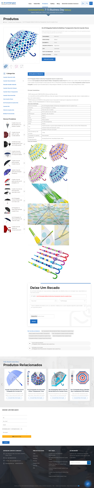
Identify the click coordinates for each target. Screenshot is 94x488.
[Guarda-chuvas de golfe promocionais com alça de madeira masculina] (7, 153)
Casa (29, 3)
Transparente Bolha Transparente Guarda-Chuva (39, 335)
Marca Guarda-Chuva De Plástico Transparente (39, 333)
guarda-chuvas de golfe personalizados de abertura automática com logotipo (16, 171)
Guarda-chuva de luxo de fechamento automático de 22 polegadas (17, 190)
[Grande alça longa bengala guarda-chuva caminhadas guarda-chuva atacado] (7, 144)
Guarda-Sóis (6, 106)
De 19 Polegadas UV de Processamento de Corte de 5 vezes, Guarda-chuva (17, 219)
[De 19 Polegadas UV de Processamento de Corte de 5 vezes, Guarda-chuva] (7, 219)
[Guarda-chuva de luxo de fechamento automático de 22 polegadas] (7, 191)
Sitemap (35, 465)
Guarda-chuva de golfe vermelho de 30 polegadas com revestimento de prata (17, 181)
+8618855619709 (19, 463)
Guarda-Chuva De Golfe (9, 77)
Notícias (35, 460)
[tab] (36, 74)
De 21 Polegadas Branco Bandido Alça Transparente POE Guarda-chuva (58, 390)
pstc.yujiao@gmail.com (15, 460)
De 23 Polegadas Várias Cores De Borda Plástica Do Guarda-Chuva (36, 390)
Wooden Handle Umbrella (9, 84)
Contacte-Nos (36, 463)
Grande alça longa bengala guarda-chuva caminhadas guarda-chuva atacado (17, 143)
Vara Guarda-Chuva (8, 99)
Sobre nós (37, 3)
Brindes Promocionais (8, 113)
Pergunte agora (48, 59)
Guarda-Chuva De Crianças (10, 88)
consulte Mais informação (15, 398)
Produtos (45, 3)
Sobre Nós (35, 456)
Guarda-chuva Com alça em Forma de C (58, 461)
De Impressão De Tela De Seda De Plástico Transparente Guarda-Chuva (57, 331)
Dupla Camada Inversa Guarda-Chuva (57, 476)
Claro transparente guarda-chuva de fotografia (62, 333)
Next (92, 384)
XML (34, 468)
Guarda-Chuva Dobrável (9, 81)
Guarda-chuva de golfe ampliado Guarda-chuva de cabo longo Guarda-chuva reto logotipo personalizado (16, 162)
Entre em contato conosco (70, 3)
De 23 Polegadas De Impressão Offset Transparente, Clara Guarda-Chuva (14, 390)
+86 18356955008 (11, 458)
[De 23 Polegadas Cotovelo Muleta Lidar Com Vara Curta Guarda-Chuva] (7, 200)
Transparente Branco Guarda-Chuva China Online (40, 338)
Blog (58, 3)
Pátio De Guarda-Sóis (8, 110)
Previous (2, 384)
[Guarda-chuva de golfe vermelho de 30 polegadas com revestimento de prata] (7, 182)
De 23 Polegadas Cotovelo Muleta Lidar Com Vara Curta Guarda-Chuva (17, 200)
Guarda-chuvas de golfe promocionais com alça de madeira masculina (17, 153)
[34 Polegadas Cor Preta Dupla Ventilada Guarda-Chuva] (7, 210)
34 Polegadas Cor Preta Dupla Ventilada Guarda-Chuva (17, 209)
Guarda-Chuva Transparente (14, 22)
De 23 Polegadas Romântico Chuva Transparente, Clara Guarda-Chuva (80, 390)
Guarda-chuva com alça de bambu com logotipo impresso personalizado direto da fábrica (16, 124)
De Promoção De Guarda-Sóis (10, 102)
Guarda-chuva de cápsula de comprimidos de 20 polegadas (16, 228)
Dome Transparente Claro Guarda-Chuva (62, 335)
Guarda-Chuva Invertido (9, 95)
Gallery (52, 3)
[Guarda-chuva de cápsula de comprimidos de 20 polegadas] (7, 229)
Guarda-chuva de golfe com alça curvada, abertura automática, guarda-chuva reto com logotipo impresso (16, 134)
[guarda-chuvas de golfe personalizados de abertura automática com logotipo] (7, 172)
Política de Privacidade (61, 485)
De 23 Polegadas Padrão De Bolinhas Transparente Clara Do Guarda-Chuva (54, 296)
